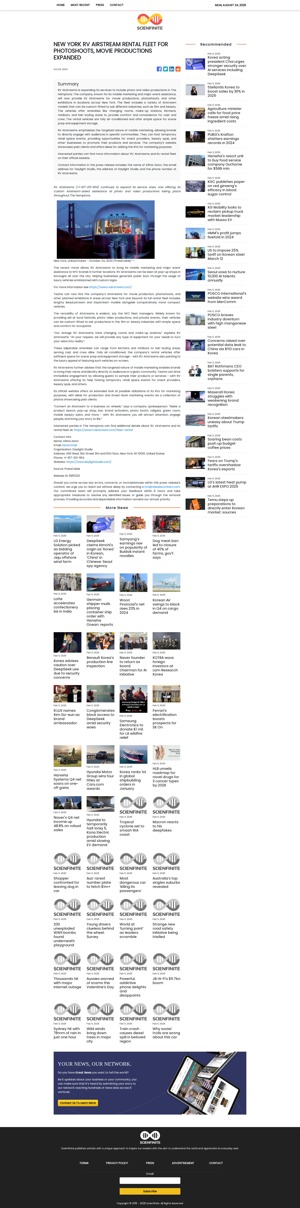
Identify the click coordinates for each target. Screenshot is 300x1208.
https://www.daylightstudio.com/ (88, 462)
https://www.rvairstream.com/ (110, 287)
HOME (61, 5)
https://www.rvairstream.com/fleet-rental (103, 430)
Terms (84, 1163)
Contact (216, 1163)
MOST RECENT (80, 5)
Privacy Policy (117, 1163)
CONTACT (117, 5)
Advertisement (183, 1163)
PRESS (100, 5)
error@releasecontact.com (161, 487)
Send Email (69, 445)
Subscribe (150, 1191)
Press (150, 1163)
